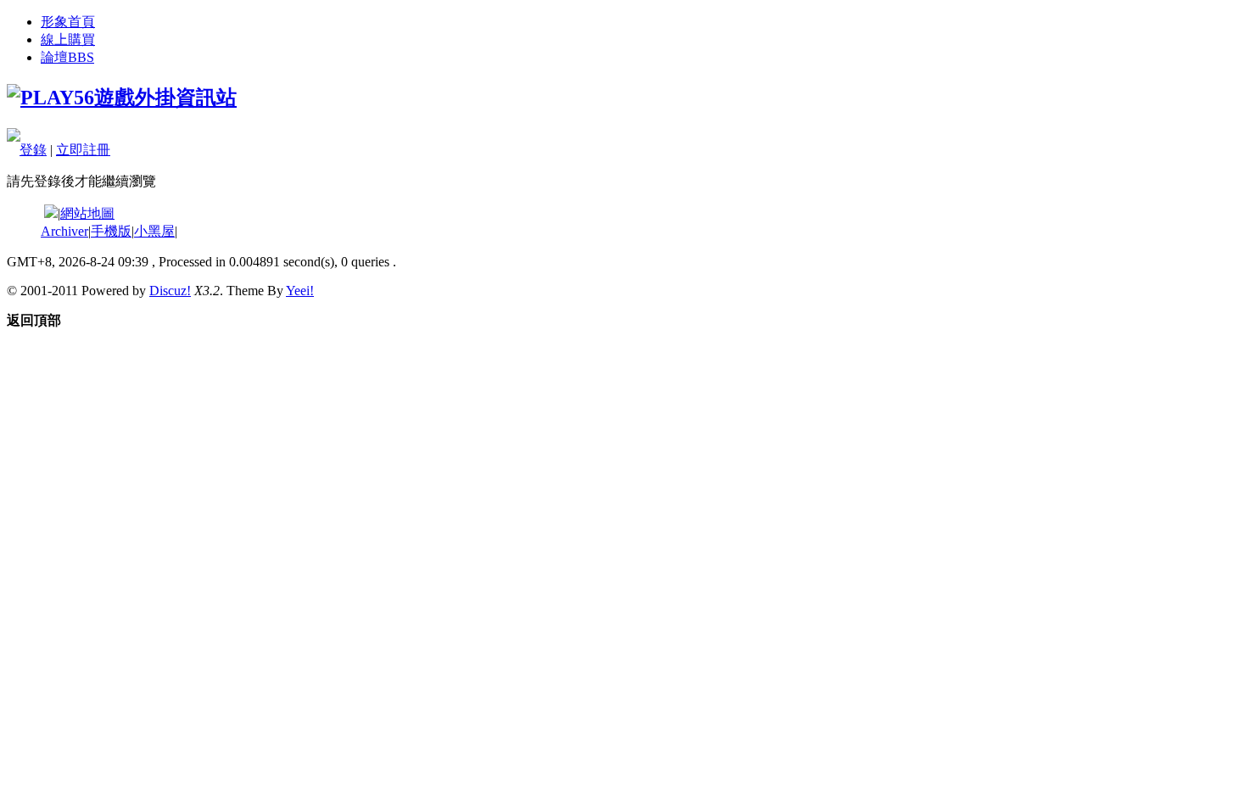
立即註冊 (83, 150)
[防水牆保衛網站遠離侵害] (51, 213)
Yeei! (300, 290)
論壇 (67, 57)
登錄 (33, 150)
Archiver (64, 231)
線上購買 (68, 39)
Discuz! (170, 290)
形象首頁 (68, 21)
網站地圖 (87, 213)
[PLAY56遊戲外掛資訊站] (122, 98)
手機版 (111, 231)
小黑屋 (154, 231)
